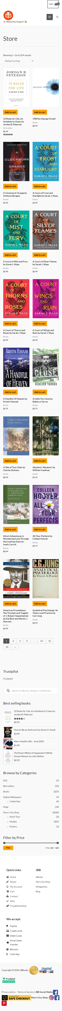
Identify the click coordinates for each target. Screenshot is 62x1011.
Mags (5, 807)
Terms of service (26, 992)
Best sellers (8, 786)
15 (49, 641)
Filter (8, 848)
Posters (13, 826)
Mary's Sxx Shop (11, 812)
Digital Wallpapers (12, 797)
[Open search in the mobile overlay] (31, 691)
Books (6, 791)
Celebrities (15, 801)
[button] (57, 17)
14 (41, 641)
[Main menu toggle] (50, 17)
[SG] (5, 780)
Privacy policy (9, 992)
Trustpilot (8, 678)
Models (13, 821)
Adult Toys (15, 816)
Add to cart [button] (10, 112)
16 (7, 646)
